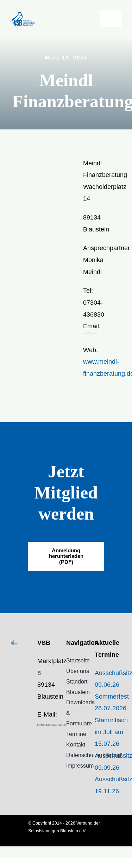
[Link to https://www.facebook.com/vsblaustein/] (39, 742)
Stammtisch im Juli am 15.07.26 (111, 732)
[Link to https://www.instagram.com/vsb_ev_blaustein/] (39, 756)
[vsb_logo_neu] (23, 14)
